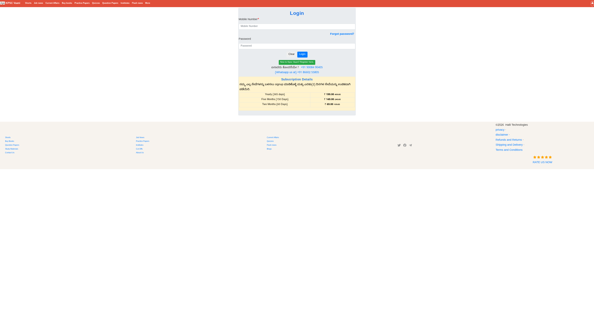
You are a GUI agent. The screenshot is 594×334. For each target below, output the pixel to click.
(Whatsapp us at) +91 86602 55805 (297, 73)
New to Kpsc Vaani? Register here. (297, 62)
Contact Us (9, 153)
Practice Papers (82, 3)
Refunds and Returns (509, 140)
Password (245, 39)
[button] (592, 3)
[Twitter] (399, 146)
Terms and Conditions (509, 150)
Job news (38, 3)
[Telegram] (410, 146)
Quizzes (96, 3)
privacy (500, 130)
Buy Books (9, 141)
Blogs (269, 149)
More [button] (147, 3)
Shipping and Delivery (509, 145)
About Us (140, 153)
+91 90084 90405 (312, 68)
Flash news (137, 3)
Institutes (125, 3)
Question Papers (110, 3)
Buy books (67, 3)
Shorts (28, 3)
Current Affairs (52, 3)
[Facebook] (405, 146)
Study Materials (11, 149)
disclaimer (502, 135)
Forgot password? (342, 34)
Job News (140, 138)
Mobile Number (249, 20)
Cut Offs (139, 149)
